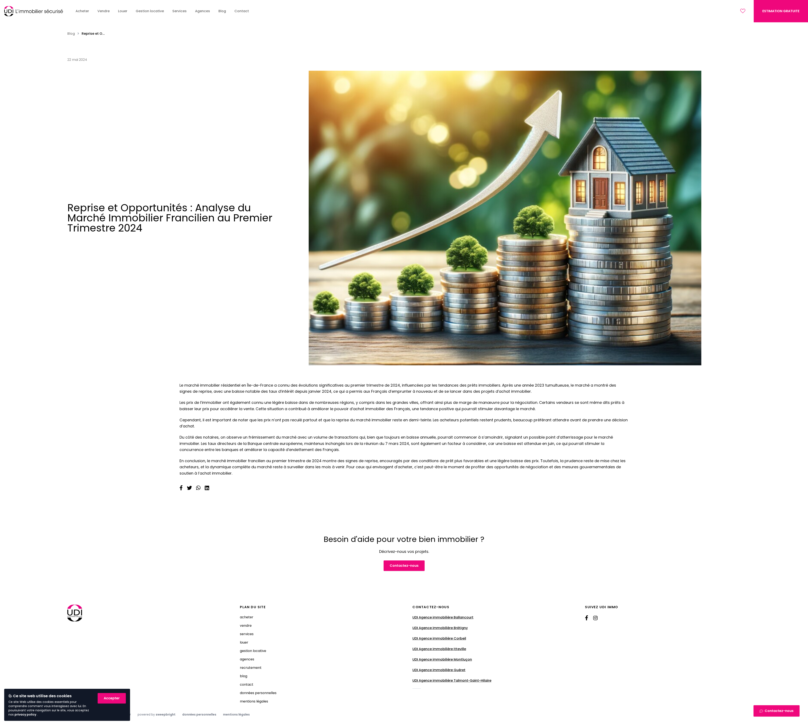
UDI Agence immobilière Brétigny (440, 627)
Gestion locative (253, 650)
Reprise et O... (93, 33)
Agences (247, 659)
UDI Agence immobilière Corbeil (439, 638)
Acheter (246, 617)
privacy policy (26, 714)
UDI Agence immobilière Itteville (439, 649)
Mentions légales (254, 701)
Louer (244, 642)
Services (247, 634)
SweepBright (165, 714)
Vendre (246, 625)
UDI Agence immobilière (433, 680)
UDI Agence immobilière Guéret (438, 670)
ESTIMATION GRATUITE (780, 11)
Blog (71, 33)
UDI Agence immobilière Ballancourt (442, 617)
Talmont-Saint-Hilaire (472, 680)
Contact (246, 684)
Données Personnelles (258, 692)
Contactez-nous (404, 565)
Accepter (112, 698)
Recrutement (251, 667)
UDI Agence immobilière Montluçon (442, 659)
